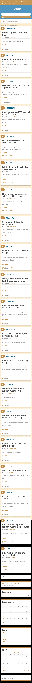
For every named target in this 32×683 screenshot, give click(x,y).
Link (9, 4)
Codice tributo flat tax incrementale (14, 470)
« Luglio (4, 622)
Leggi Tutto (5, 44)
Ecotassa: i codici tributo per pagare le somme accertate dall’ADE (14, 334)
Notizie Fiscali (13, 37)
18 (7, 615)
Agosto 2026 (16, 604)
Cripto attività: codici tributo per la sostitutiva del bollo (13, 554)
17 (3, 615)
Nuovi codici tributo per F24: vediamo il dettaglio (15, 251)
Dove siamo (16, 1)
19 (11, 615)
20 (14, 615)
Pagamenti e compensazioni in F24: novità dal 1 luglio (14, 444)
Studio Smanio (15, 8)
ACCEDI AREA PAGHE (11, 583)
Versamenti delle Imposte (8, 47)
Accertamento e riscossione (14, 19)
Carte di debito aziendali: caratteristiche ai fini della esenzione (15, 168)
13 (14, 613)
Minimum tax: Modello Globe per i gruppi (15, 59)
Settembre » (26, 670)
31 (3, 668)
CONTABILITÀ (6, 634)
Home (3, 1)
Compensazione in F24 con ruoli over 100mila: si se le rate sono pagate (14, 416)
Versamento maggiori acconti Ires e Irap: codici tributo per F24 (15, 223)
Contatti (4, 4)
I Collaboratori (24, 1)
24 (3, 618)
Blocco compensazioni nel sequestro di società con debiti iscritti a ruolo (14, 195)
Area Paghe (15, 4)
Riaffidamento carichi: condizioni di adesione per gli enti (14, 141)
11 (7, 613)
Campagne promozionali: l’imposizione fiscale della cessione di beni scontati (15, 279)
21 (18, 615)
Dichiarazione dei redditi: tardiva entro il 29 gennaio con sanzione (15, 86)
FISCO (6, 19)
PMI (4, 641)
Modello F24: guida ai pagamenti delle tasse (15, 33)
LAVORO (5, 637)
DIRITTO (5, 639)
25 (7, 666)
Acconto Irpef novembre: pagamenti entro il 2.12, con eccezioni (14, 306)
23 (26, 615)
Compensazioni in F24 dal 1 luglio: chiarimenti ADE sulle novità (13, 389)
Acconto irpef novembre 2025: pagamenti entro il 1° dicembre (16, 113)
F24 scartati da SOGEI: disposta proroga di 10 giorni (15, 361)
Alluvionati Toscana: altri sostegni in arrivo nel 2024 (14, 497)
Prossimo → (9, 577)
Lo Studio (9, 1)
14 (18, 613)
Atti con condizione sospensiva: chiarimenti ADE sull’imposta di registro (15, 525)
